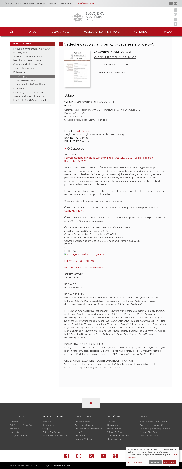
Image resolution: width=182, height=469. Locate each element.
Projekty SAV (20, 52)
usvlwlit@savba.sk (83, 131)
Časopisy (22, 76)
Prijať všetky (169, 462)
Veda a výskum (62, 31)
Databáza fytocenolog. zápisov (155, 428)
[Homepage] (77, 17)
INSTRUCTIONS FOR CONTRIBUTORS (85, 267)
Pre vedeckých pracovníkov (88, 428)
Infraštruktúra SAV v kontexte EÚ (30, 100)
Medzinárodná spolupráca (27, 60)
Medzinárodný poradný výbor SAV (31, 49)
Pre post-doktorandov (85, 425)
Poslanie (14, 421)
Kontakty (29, 3)
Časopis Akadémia (149, 432)
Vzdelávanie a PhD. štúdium (103, 31)
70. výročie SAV (114, 432)
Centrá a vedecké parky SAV (28, 64)
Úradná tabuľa (13, 3)
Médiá (168, 31)
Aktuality (111, 421)
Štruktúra (14, 428)
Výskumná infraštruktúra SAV (28, 96)
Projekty (46, 421)
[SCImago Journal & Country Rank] (84, 254)
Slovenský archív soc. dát (152, 425)
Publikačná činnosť (26, 80)
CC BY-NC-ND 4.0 (74, 211)
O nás (32, 31)
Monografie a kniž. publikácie (31, 84)
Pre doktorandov (83, 421)
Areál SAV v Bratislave (118, 435)
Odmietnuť (155, 462)
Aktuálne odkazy (86, 3)
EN (175, 3)
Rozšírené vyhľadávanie (110, 72)
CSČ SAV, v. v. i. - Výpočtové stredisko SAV (50, 465)
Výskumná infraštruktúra (54, 435)
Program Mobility (83, 439)
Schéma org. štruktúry (21, 425)
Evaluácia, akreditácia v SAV (27, 92)
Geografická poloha (19, 435)
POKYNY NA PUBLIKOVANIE (80, 261)
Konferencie (48, 425)
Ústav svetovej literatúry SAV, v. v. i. (113, 51)
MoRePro (79, 432)
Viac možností (135, 462)
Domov (15, 31)
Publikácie (18, 72)
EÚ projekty (19, 88)
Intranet (41, 3)
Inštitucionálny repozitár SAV (154, 421)
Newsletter (112, 425)
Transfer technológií (23, 68)
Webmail (53, 3)
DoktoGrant (80, 435)
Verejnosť (141, 31)
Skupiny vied (67, 3)
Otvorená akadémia (149, 435)
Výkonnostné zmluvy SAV (27, 56)
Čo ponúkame (114, 439)
